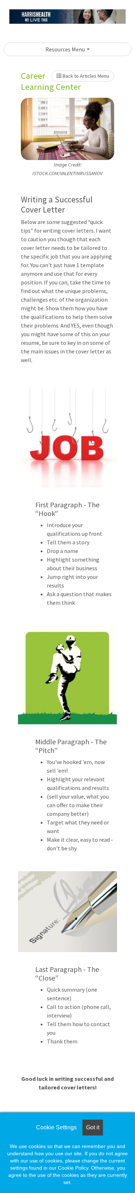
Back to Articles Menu (85, 76)
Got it (92, 1127)
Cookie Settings (56, 1127)
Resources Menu (65, 49)
